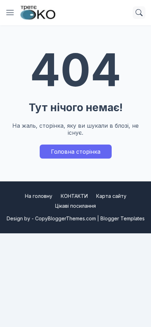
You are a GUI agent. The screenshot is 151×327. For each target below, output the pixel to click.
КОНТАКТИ (74, 196)
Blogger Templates (122, 218)
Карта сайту (111, 196)
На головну (38, 196)
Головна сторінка (75, 151)
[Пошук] (139, 12)
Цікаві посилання (75, 206)
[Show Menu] (10, 12)
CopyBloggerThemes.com (65, 218)
